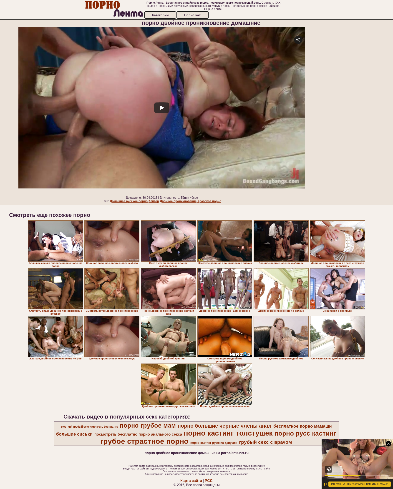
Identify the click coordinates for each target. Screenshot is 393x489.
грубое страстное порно (144, 441)
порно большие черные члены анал (225, 426)
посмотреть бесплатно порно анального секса (138, 434)
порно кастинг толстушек (228, 433)
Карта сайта (191, 481)
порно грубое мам (148, 425)
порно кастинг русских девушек (213, 442)
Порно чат (192, 15)
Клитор (154, 201)
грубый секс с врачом (265, 442)
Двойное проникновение (178, 201)
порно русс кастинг (305, 433)
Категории (160, 15)
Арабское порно (209, 201)
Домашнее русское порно (129, 201)
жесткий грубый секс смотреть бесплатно (89, 426)
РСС (209, 481)
